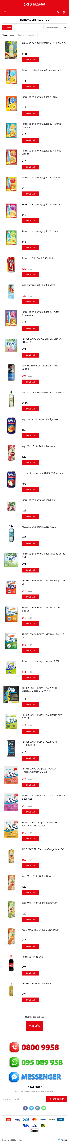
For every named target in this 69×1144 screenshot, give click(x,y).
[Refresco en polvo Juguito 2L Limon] (11, 240)
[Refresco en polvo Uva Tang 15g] (11, 509)
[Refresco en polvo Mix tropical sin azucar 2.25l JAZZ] (11, 805)
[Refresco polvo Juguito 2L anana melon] (11, 79)
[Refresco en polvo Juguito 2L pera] (11, 106)
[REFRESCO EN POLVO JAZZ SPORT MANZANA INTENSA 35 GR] (11, 697)
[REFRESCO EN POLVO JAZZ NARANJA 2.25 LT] (11, 590)
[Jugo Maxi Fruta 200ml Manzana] (11, 455)
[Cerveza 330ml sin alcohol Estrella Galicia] (11, 375)
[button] (58, 12)
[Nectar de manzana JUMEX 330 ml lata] (11, 482)
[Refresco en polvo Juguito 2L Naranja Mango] (11, 160)
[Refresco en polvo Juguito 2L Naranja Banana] (11, 133)
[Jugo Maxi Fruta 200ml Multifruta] (11, 912)
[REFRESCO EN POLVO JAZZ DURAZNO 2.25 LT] (11, 616)
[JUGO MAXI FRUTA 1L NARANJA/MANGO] (11, 858)
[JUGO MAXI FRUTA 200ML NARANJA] (11, 939)
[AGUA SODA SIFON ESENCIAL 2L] (11, 536)
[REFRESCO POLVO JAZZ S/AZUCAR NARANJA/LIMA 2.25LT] (11, 831)
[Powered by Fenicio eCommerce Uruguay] (62, 1140)
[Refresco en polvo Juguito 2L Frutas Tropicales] (11, 321)
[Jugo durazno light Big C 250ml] (11, 294)
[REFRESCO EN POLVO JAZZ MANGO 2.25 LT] (11, 643)
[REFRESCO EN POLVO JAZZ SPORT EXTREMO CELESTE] (11, 751)
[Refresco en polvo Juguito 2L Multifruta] (11, 187)
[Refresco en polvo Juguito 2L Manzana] (11, 213)
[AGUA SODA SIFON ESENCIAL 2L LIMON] (11, 402)
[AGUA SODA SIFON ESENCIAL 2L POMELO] (11, 52)
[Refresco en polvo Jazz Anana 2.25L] (11, 670)
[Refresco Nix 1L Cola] (11, 966)
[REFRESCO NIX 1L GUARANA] (11, 993)
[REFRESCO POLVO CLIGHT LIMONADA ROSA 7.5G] (11, 348)
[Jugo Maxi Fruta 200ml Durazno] (11, 885)
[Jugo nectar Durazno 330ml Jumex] (11, 428)
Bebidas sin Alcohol (26, 35)
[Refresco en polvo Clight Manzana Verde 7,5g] (11, 563)
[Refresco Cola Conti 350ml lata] (11, 267)
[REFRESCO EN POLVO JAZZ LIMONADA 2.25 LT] (11, 724)
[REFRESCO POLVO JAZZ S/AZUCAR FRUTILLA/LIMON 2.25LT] (11, 778)
